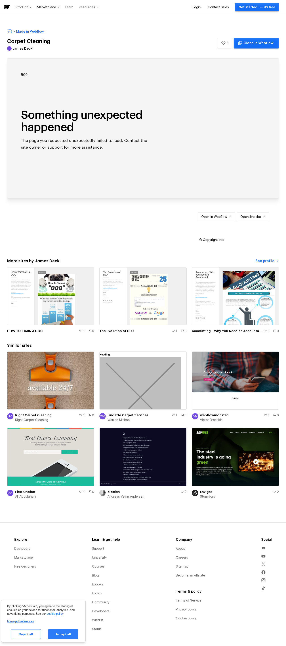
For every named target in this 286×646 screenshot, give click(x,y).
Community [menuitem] (100, 602)
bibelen (113, 492)
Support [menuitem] (98, 548)
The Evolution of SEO (116, 331)
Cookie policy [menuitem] (186, 618)
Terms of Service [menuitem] (189, 600)
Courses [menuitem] (98, 566)
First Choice (25, 492)
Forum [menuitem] (97, 593)
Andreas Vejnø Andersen (125, 496)
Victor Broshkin (211, 420)
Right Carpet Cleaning (33, 415)
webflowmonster (214, 415)
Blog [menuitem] (95, 575)
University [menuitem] (99, 557)
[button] (23, 7)
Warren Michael (118, 420)
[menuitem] (263, 548)
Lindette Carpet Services (127, 415)
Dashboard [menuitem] (22, 548)
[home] (6, 7)
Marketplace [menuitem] (23, 557)
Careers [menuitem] (182, 557)
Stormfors (207, 496)
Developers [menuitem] (100, 611)
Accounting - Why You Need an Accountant (227, 331)
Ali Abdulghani (25, 496)
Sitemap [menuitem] (182, 566)
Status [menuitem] (96, 629)
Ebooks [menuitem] (97, 584)
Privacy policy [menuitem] (186, 609)
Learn (69, 7)
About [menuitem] (180, 548)
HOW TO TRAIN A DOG (25, 331)
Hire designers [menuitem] (25, 566)
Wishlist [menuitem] (97, 620)
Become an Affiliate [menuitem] (190, 575)
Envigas (206, 492)
